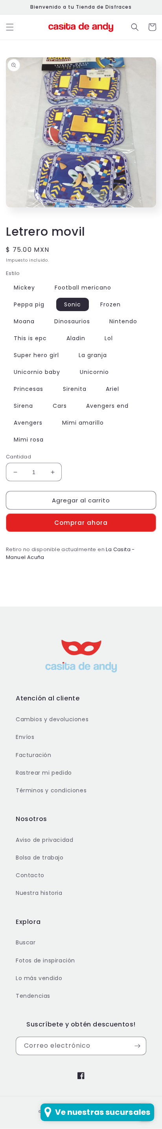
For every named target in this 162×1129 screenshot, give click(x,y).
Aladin (75, 338)
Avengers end (107, 406)
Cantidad (18, 456)
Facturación (34, 755)
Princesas (28, 389)
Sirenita (75, 389)
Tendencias (33, 996)
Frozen (110, 304)
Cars (60, 406)
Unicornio (94, 372)
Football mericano (83, 287)
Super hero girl (36, 355)
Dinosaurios (72, 321)
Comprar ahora (81, 523)
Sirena (23, 406)
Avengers (28, 423)
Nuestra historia (39, 893)
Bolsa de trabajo (40, 857)
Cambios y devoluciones (52, 719)
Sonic (72, 304)
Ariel (112, 389)
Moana (24, 321)
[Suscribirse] (137, 1046)
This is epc (30, 338)
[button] (9, 27)
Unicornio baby (37, 372)
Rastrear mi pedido (44, 773)
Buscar (26, 942)
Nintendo (123, 321)
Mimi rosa (29, 440)
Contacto (30, 875)
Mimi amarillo (83, 423)
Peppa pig (29, 304)
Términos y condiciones (51, 790)
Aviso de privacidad (44, 840)
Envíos (25, 737)
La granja (93, 355)
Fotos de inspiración (45, 960)
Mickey (24, 287)
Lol (109, 338)
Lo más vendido (39, 978)
